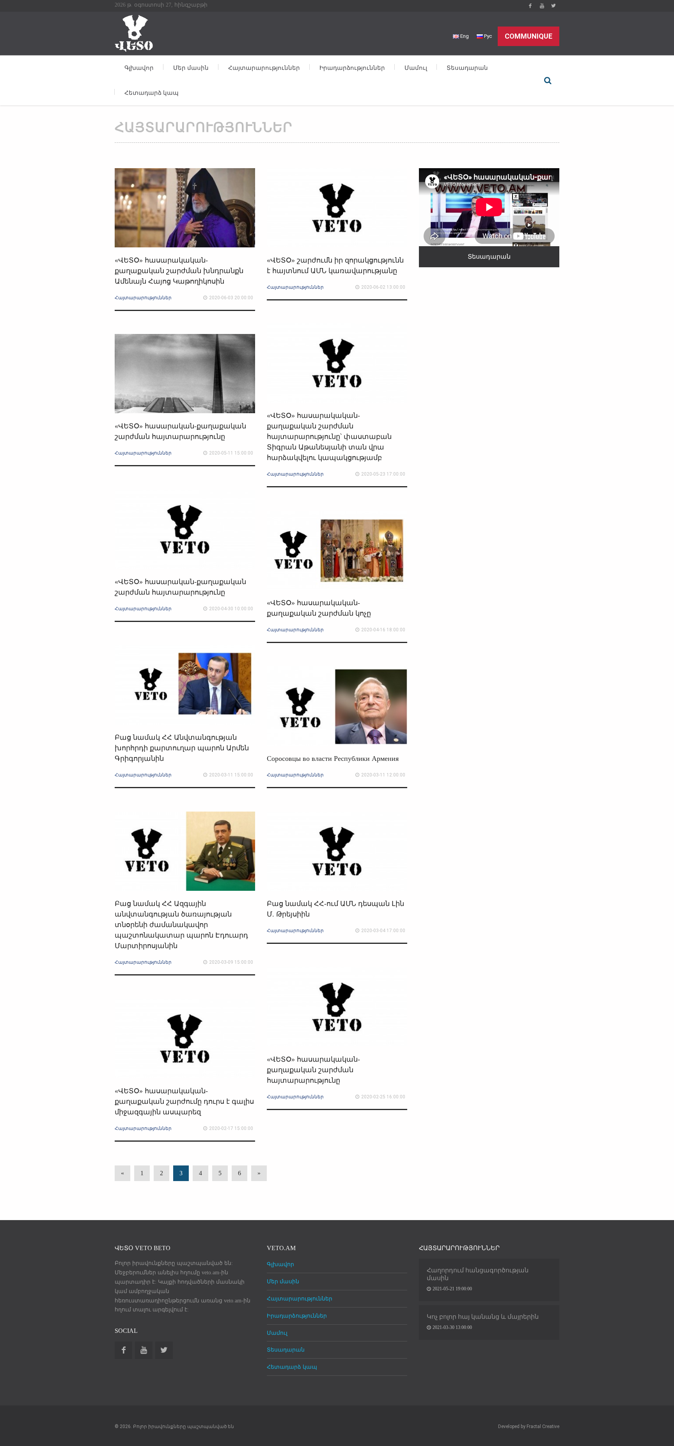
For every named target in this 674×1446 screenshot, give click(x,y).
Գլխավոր (139, 67)
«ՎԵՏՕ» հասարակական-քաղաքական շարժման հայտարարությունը (313, 1069)
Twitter (553, 6)
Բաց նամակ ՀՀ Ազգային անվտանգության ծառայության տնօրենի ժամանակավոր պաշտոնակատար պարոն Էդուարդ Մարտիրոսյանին (181, 925)
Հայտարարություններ (264, 67)
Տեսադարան (467, 67)
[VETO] (134, 32)
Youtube (542, 6)
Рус (487, 36)
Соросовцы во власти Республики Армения (333, 758)
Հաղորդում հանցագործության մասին (478, 1274)
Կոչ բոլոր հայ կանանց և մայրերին (483, 1316)
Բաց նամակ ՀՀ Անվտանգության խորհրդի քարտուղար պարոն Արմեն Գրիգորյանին (182, 748)
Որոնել (547, 80)
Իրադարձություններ (352, 67)
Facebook (530, 6)
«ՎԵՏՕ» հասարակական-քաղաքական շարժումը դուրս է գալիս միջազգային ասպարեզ (184, 1101)
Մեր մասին (191, 67)
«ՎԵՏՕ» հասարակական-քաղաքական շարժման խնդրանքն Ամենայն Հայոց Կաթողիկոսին (179, 270)
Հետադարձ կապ (151, 92)
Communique (528, 36)
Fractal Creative (543, 1426)
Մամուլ (415, 67)
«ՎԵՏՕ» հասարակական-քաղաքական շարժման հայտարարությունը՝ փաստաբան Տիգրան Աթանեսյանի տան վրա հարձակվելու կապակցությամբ (329, 437)
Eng (464, 36)
